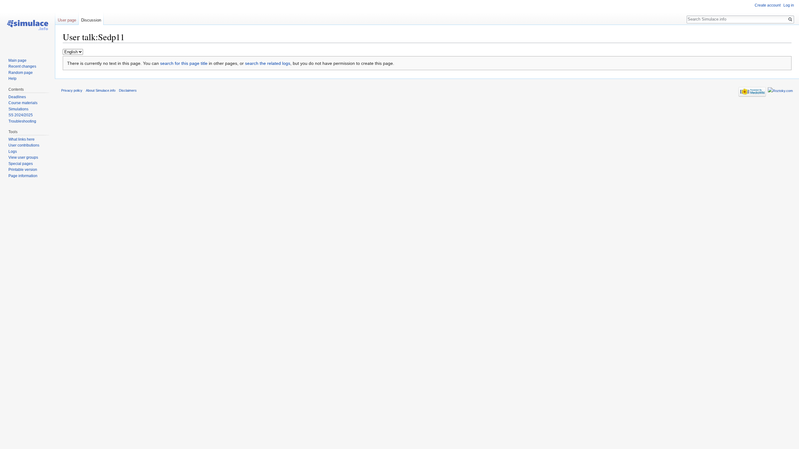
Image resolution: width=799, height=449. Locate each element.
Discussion (91, 20)
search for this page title (184, 63)
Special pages (20, 164)
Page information (22, 176)
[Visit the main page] (27, 25)
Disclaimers (128, 90)
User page (67, 20)
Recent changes (22, 66)
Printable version (22, 169)
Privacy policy (71, 90)
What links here (21, 139)
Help (12, 78)
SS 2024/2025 (20, 115)
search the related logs (267, 63)
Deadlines (17, 97)
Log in (788, 5)
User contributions (23, 145)
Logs (12, 151)
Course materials (22, 103)
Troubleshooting (22, 121)
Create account (768, 5)
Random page (20, 72)
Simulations (18, 109)
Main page (17, 60)
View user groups (23, 157)
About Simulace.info (100, 90)
